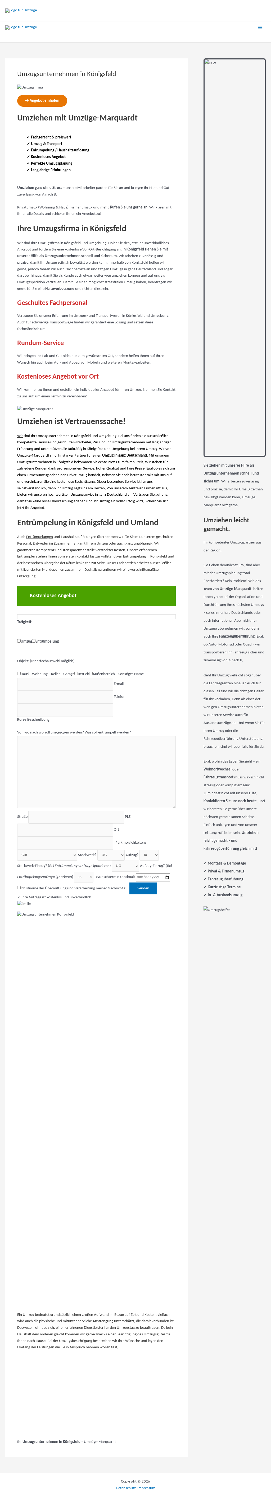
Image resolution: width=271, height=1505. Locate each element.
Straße (22, 817)
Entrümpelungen (39, 537)
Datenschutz (126, 1488)
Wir (20, 436)
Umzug (28, 1315)
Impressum (146, 1488)
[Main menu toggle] (260, 27)
